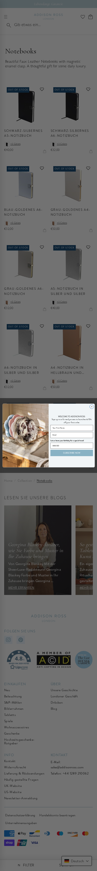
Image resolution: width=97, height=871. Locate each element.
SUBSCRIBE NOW (71, 452)
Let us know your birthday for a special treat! (67, 440)
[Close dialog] (91, 407)
